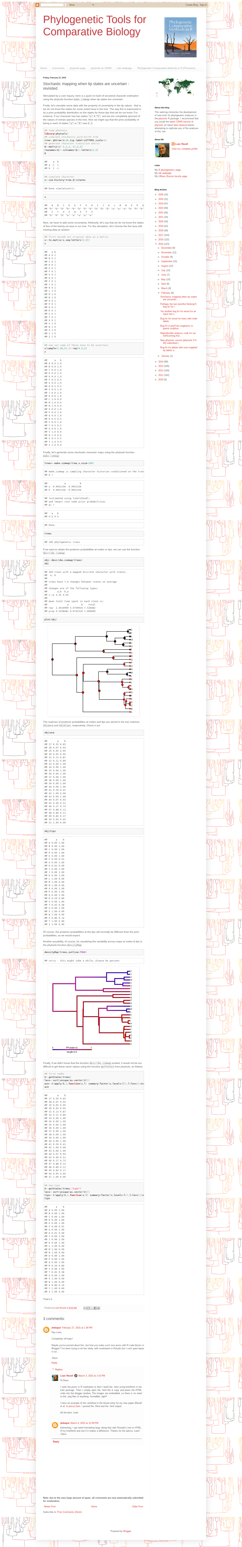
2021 (161, 217)
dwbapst (56, 1327)
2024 (161, 203)
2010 (161, 379)
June (164, 274)
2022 (161, 212)
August (165, 266)
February (166, 293)
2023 (161, 208)
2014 (161, 361)
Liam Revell (66, 1375)
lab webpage (165, 173)
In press (70, 1406)
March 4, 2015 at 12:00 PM (84, 1423)
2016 (161, 239)
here (78, 1406)
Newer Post (50, 1506)
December (166, 248)
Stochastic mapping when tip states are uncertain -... (178, 298)
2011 (161, 375)
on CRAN (101, 68)
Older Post (137, 1506)
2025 (161, 199)
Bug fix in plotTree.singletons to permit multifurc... (176, 327)
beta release (180, 125)
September (167, 261)
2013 (161, 366)
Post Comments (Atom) (69, 1512)
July (163, 270)
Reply (54, 1362)
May (163, 279)
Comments (58, 68)
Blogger (127, 1531)
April (164, 283)
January (165, 356)
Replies (59, 1369)
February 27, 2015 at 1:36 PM (77, 1327)
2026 (161, 194)
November (166, 252)
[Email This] (85, 1308)
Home (43, 68)
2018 (161, 230)
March (164, 288)
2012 (161, 370)
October (165, 257)
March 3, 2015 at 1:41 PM (91, 1375)
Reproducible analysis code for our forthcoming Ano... (178, 334)
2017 (161, 235)
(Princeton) (166, 68)
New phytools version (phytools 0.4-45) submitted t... (178, 341)
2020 (161, 221)
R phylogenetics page (170, 170)
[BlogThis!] (88, 1308)
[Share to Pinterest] (98, 1308)
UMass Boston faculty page (173, 176)
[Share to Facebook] (95, 1308)
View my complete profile (185, 148)
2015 (161, 244)
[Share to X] (92, 1308)
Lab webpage (124, 68)
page (78, 68)
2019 (161, 226)
